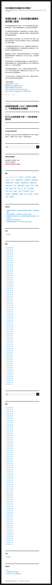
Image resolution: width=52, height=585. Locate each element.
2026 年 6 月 (10, 251)
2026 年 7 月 (10, 249)
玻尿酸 (11, 188)
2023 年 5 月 (10, 316)
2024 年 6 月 (10, 292)
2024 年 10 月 (10, 285)
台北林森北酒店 (13, 134)
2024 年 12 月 (10, 281)
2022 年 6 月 (10, 337)
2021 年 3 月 (10, 365)
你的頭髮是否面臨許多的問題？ (18, 8)
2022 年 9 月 (10, 331)
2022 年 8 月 (10, 333)
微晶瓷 (34, 177)
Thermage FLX (13, 177)
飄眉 (7, 196)
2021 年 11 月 (10, 350)
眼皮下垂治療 (9, 191)
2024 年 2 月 (10, 300)
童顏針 (15, 191)
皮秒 (25, 188)
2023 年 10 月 (10, 307)
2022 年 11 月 (10, 328)
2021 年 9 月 (10, 354)
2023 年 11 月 (10, 305)
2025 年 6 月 (10, 270)
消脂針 (36, 185)
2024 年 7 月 (10, 290)
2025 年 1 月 (10, 279)
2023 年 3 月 (10, 320)
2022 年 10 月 (10, 330)
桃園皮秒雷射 (34, 180)
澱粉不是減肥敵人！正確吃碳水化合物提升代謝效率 (19, 214)
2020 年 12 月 (10, 371)
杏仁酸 (12, 180)
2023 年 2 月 (10, 322)
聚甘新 (32, 191)
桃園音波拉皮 (9, 185)
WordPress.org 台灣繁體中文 (14, 573)
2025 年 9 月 (10, 264)
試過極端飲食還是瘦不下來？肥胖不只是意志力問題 (19, 221)
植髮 (15, 185)
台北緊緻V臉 (28, 177)
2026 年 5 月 (10, 253)
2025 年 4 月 (10, 273)
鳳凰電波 (11, 196)
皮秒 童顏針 (31, 188)
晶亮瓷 (7, 180)
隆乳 (26, 194)
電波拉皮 (30, 194)
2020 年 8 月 (10, 378)
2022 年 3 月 (10, 343)
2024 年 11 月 (10, 283)
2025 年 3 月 (10, 275)
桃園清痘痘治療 (19, 180)
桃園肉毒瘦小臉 (9, 182)
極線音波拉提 (21, 185)
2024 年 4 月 (10, 296)
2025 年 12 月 (10, 260)
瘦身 (19, 188)
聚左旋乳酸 (26, 191)
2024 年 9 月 (10, 286)
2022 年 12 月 (10, 326)
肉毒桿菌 (8, 194)
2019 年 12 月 (10, 380)
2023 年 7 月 (10, 313)
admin (8, 94)
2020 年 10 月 (10, 374)
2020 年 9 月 (10, 376)
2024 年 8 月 (10, 288)
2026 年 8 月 (10, 247)
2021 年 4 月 (10, 363)
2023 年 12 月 (10, 303)
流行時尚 (9, 234)
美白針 (20, 191)
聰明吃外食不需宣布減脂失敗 (14, 219)
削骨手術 (21, 177)
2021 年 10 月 (10, 352)
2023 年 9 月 (10, 309)
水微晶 (27, 185)
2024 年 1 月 (10, 301)
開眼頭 (21, 194)
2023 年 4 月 (10, 318)
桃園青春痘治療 (24, 182)
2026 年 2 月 (10, 257)
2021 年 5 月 (10, 361)
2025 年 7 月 (10, 268)
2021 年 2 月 (10, 367)
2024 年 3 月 (10, 298)
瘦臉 (15, 188)
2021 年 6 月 (10, 359)
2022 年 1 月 (10, 346)
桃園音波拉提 (33, 182)
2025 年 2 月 (10, 277)
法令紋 (32, 185)
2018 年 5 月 (10, 384)
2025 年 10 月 (10, 262)
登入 (8, 570)
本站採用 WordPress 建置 (24, 581)
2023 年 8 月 (10, 311)
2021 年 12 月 (10, 348)
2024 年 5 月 (10, 294)
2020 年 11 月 (10, 373)
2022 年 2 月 (10, 344)
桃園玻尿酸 (27, 180)
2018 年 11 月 (10, 382)
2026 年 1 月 (10, 258)
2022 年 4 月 (10, 341)
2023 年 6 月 (10, 315)
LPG (7, 177)
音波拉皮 (36, 194)
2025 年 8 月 (10, 266)
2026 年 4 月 (10, 255)
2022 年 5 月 (10, 339)
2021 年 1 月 (10, 369)
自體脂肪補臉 (15, 194)
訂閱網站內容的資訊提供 (12, 572)
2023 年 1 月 (10, 324)
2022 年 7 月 (10, 335)
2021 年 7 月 (10, 358)
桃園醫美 (17, 182)
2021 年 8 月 (10, 356)
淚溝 (7, 188)
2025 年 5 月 (10, 271)
